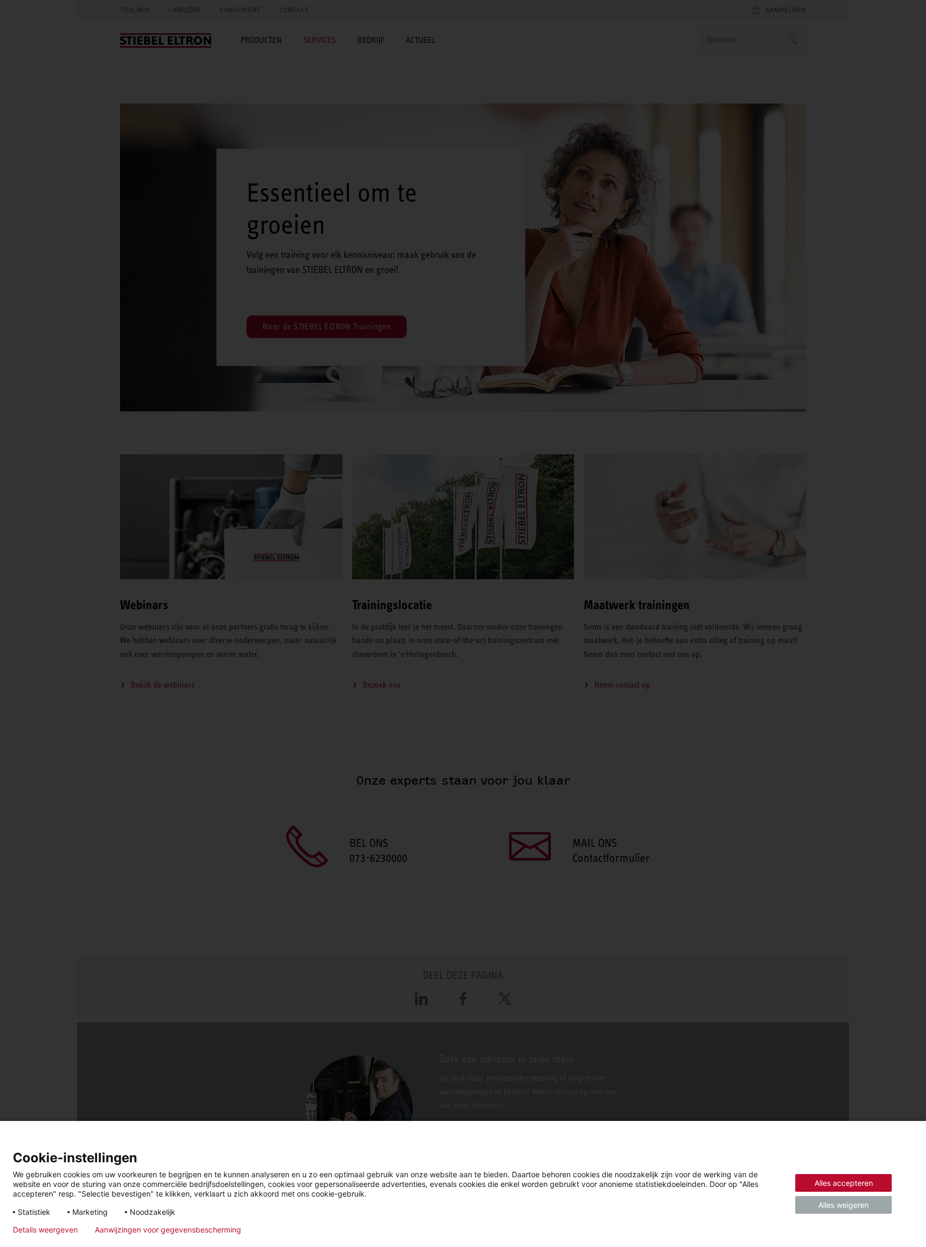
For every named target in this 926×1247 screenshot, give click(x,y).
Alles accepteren (844, 1182)
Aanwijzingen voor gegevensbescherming (168, 1230)
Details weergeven (45, 1230)
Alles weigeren (843, 1204)
